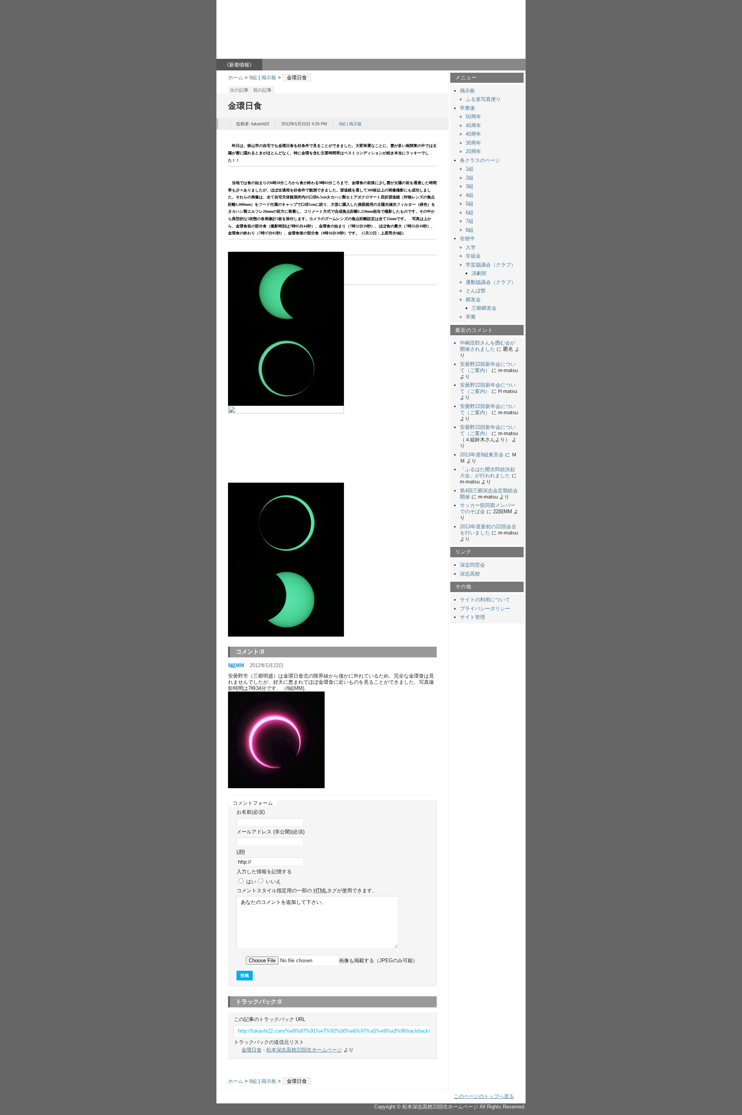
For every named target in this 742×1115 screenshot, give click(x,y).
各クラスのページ (480, 160)
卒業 (471, 317)
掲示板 (268, 77)
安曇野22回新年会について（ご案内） (488, 367)
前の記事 (262, 90)
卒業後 (467, 108)
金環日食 (252, 1050)
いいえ (273, 881)
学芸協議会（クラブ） (491, 265)
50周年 (473, 117)
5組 (469, 204)
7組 (469, 221)
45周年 (473, 125)
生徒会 (473, 256)
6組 (469, 212)
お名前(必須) (251, 812)
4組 (469, 195)
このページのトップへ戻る (484, 1096)
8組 (253, 77)
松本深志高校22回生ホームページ (287, 23)
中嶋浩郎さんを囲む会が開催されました (487, 346)
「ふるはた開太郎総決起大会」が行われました (487, 472)
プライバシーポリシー (485, 608)
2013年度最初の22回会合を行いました (488, 530)
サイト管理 (472, 617)
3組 (469, 186)
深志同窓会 (472, 565)
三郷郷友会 (484, 308)
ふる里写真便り (483, 99)
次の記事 (239, 90)
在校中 (467, 238)
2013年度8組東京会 (482, 455)
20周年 (473, 151)
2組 (469, 178)
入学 (471, 247)
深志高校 (470, 574)
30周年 (473, 143)
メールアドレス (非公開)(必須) (271, 832)
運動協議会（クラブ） (491, 282)
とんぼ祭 (476, 291)
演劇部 (479, 273)
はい (251, 881)
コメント (307, 890)
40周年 (473, 134)
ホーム (235, 77)
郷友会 (473, 299)
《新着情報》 (239, 65)
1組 (469, 169)
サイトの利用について (485, 600)
